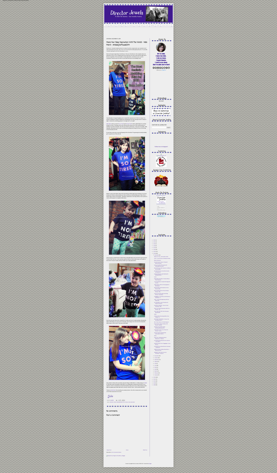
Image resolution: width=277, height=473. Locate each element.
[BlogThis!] (120, 400)
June (156, 365)
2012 (154, 379)
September (157, 359)
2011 (154, 381)
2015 (154, 251)
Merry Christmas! (157, 260)
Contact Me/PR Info (166, 25)
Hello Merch (108, 123)
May (155, 367)
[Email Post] (116, 400)
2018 (154, 245)
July (155, 363)
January (156, 374)
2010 (154, 383)
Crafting (119, 25)
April (156, 369)
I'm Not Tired (129, 123)
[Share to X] (121, 400)
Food (124, 25)
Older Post (145, 450)
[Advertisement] (132, 32)
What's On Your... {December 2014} (161, 256)
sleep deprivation (131, 402)
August (156, 361)
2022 (154, 240)
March (156, 371)
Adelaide (152, 25)
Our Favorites (130, 25)
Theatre (158, 25)
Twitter (145, 383)
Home (106, 25)
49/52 (155, 335)
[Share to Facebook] (123, 400)
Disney (136, 25)
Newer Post (109, 450)
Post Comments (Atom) (116, 452)
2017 (154, 247)
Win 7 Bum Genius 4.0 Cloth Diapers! (161, 322)
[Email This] (119, 400)
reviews (126, 402)
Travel (141, 25)
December (157, 255)
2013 (154, 377)
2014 (154, 253)
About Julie (112, 25)
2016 (154, 249)
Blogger (150, 463)
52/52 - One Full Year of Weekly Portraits (162, 258)
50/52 (155, 314)
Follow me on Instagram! (161, 146)
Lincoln (146, 25)
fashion (115, 402)
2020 (154, 243)
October (156, 357)
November (157, 355)
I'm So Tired (121, 123)
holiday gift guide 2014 (121, 402)
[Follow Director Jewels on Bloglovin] (161, 70)
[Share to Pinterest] (124, 400)
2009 (154, 384)
